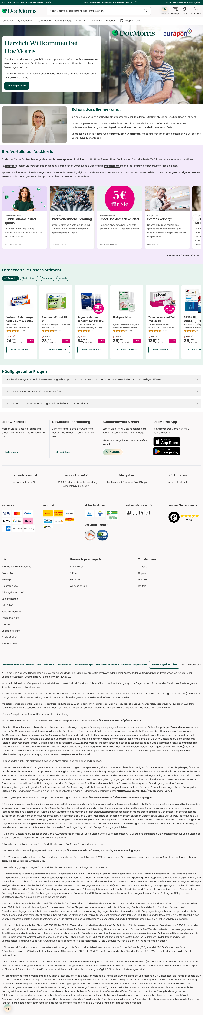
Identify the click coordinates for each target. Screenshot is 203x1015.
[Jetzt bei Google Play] (176, 451)
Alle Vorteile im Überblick (181, 255)
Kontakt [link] (6, 624)
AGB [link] (39, 664)
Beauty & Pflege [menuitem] (63, 20)
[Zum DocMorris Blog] (128, 512)
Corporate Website (13, 664)
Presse (30, 664)
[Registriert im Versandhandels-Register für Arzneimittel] (112, 515)
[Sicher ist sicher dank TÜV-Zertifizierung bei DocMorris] (89, 513)
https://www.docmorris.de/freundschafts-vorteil (62, 754)
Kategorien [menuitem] (7, 20)
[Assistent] (7, 1008)
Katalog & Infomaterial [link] (14, 592)
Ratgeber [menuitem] (111, 20)
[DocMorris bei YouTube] (147, 512)
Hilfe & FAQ (7, 605)
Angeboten (45, 172)
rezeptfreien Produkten (72, 159)
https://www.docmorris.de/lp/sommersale (116, 721)
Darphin (142, 579)
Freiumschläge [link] (10, 586)
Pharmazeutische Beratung (16, 566)
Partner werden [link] (10, 643)
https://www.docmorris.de (178, 727)
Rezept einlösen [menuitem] (132, 20)
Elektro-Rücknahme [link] (107, 664)
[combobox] (99, 11)
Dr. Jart (142, 586)
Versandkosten (10, 598)
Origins (142, 573)
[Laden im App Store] (176, 441)
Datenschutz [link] (64, 664)
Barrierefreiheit (10, 637)
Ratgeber (10, 166)
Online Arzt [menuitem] (96, 20)
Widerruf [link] (49, 664)
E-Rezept (6, 579)
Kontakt (126, 664)
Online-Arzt (8, 573)
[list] (101, 218)
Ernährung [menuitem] (81, 20)
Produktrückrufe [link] (10, 617)
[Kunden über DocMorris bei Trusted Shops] (184, 517)
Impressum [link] (140, 664)
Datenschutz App (83, 664)
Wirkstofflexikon (78, 586)
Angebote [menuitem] (26, 20)
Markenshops (112, 166)
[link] (90, 535)
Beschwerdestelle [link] (11, 611)
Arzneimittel (76, 566)
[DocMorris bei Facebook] (135, 512)
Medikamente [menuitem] (43, 20)
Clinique (142, 566)
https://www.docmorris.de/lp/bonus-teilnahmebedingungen (117, 798)
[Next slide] (196, 218)
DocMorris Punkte (11, 630)
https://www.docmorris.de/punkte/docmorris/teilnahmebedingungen (100, 850)
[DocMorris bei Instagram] (141, 512)
